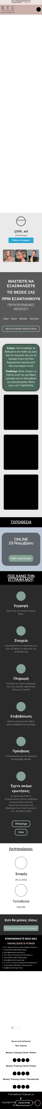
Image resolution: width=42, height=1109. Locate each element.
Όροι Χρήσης (21, 1046)
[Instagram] (14, 1060)
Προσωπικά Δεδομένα (21, 1041)
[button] (5, 256)
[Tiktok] (27, 1060)
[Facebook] (23, 1060)
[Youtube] (19, 1060)
